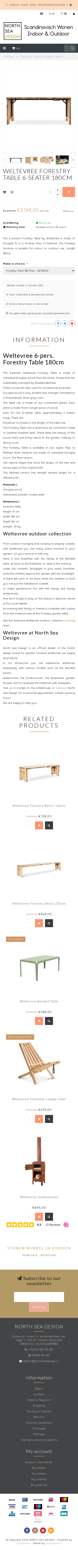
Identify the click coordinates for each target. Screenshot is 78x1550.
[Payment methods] (12, 1500)
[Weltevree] (68, 210)
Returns (39, 1416)
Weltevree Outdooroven (39, 1197)
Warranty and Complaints (39, 1439)
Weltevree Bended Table (39, 1001)
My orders (39, 1467)
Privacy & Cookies (39, 1411)
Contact (39, 1394)
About (39, 1388)
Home (9, 56)
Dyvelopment (54, 1543)
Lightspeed (23, 1543)
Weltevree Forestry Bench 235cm (39, 903)
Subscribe (39, 1307)
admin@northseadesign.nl (41, 1361)
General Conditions (39, 1422)
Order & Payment (39, 1400)
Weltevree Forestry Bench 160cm (39, 805)
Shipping (39, 1405)
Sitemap (39, 1434)
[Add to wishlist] (4, 192)
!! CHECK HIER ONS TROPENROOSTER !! (37, 4)
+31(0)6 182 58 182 (40, 1349)
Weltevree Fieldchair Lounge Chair (39, 1099)
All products (39, 1485)
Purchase (39, 1428)
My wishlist (39, 1479)
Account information (39, 1462)
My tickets (39, 1473)
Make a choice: (15, 263)
